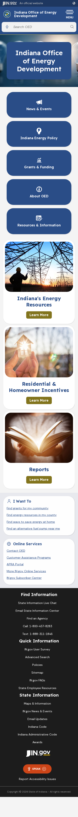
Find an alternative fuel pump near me (33, 528)
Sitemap (37, 672)
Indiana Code (37, 727)
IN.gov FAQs (37, 680)
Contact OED (16, 551)
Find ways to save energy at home (31, 522)
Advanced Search (37, 657)
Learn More (39, 315)
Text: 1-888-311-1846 (37, 634)
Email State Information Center (37, 611)
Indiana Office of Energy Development (35, 14)
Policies (37, 665)
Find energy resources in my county (32, 515)
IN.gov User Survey (37, 649)
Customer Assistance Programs (29, 557)
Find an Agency (37, 618)
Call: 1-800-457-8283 (37, 626)
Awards (37, 742)
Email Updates (37, 719)
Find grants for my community (27, 508)
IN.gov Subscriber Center (24, 578)
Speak (36, 769)
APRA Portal (15, 564)
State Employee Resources (37, 688)
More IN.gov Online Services (26, 571)
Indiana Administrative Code (37, 734)
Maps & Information (37, 703)
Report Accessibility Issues (37, 779)
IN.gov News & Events (37, 711)
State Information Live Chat (37, 603)
